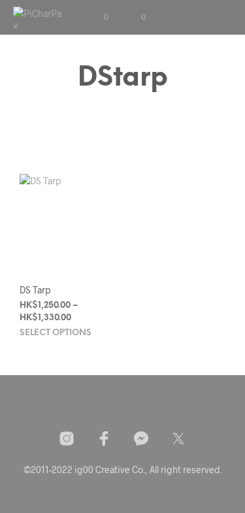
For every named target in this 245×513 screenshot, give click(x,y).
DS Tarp (35, 289)
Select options (55, 333)
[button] (97, 17)
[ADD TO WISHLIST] (112, 285)
